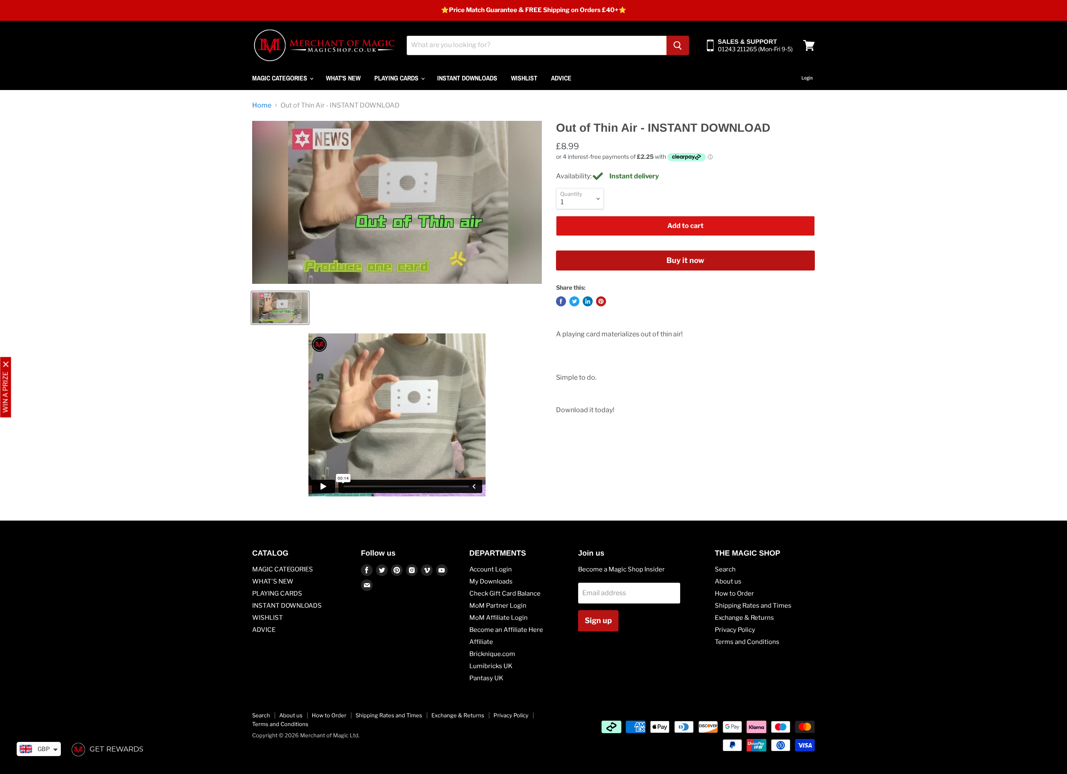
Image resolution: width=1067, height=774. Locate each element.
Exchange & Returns (744, 617)
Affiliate (481, 642)
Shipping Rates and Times (753, 605)
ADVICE (561, 78)
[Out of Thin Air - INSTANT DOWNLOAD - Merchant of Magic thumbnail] (280, 307)
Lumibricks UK (491, 666)
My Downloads (491, 581)
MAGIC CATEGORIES (280, 78)
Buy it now (685, 260)
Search (725, 569)
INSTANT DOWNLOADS (467, 78)
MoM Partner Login (497, 605)
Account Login (490, 569)
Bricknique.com (492, 654)
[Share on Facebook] (561, 301)
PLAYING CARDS (397, 78)
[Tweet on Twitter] (574, 301)
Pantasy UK (486, 678)
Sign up (598, 620)
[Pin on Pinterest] (601, 301)
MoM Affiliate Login (498, 617)
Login (807, 78)
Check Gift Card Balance (505, 593)
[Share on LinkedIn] (588, 301)
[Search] (677, 45)
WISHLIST (524, 78)
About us (728, 581)
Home (261, 105)
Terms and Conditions (747, 642)
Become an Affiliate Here (506, 630)
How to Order (734, 593)
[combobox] (536, 45)
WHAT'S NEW (343, 78)
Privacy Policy (735, 630)
